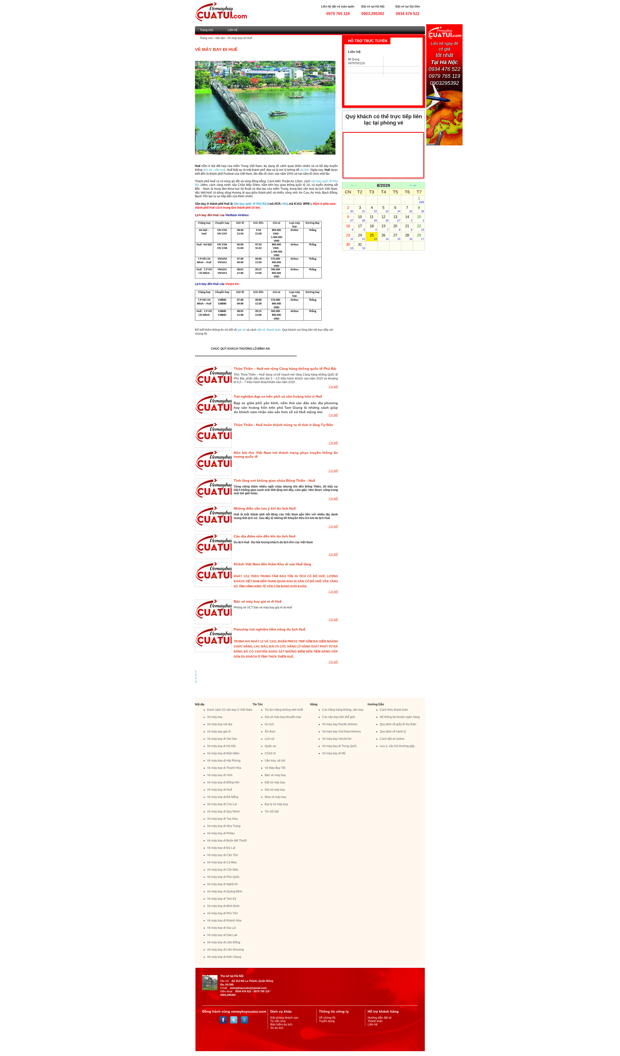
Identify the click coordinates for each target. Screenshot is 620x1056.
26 (384, 236)
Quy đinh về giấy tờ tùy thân (398, 724)
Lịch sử (269, 739)
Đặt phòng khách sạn (284, 1017)
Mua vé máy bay (275, 797)
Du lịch (269, 724)
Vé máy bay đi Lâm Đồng (223, 942)
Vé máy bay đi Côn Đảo (222, 869)
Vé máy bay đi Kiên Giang (224, 957)
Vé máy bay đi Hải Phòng (223, 760)
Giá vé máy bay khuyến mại (283, 717)
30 (349, 246)
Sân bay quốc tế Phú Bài (250, 203)
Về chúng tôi (327, 1017)
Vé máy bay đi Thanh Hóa (224, 768)
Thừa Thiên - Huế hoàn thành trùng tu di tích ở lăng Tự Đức (283, 425)
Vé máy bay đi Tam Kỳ (221, 898)
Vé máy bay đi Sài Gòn (222, 739)
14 (408, 218)
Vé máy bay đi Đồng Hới (223, 782)
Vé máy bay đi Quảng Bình (224, 891)
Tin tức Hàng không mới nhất (284, 709)
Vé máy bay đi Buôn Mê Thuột (227, 840)
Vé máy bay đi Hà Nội (221, 746)
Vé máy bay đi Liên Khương (225, 949)
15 (420, 218)
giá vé (242, 329)
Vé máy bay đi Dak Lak (222, 935)
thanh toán (274, 329)
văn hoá (220, 170)
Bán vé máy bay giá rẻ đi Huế (258, 601)
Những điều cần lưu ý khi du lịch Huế (265, 508)
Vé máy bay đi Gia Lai (221, 928)
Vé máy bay (215, 717)
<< (352, 185)
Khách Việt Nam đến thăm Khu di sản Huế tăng (272, 564)
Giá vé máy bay (275, 789)
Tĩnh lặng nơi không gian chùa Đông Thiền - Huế (274, 480)
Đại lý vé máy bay (276, 804)
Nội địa (220, 38)
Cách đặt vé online (392, 739)
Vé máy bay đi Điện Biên (223, 753)
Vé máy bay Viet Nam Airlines (341, 731)
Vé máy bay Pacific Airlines (339, 724)
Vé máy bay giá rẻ (219, 731)
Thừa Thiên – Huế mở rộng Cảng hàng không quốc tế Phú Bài (285, 368)
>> (414, 185)
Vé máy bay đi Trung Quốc (339, 746)
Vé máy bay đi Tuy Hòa (222, 818)
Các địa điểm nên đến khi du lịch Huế (264, 536)
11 (373, 218)
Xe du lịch (276, 1028)
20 (396, 227)
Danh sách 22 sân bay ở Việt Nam (229, 709)
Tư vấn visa (278, 1021)
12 (384, 218)
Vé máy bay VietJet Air (336, 739)
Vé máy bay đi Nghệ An (222, 884)
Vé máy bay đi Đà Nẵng (222, 797)
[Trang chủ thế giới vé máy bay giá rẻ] (221, 11)
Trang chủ (206, 30)
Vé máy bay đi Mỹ (333, 753)
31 (361, 246)
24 (361, 236)
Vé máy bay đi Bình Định (223, 906)
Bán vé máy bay (275, 775)
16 (349, 227)
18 (373, 227)
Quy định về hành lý (393, 731)
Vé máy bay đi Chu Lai (222, 804)
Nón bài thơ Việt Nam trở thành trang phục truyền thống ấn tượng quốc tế (286, 454)
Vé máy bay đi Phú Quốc (223, 877)
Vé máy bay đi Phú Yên (222, 913)
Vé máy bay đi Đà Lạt (221, 848)
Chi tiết (333, 386)
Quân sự (270, 746)
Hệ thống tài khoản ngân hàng (400, 717)
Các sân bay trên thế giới (338, 717)
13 (396, 218)
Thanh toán (375, 1021)
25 (373, 236)
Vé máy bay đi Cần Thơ (222, 855)
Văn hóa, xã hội (275, 760)
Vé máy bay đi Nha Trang (223, 826)
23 (349, 236)
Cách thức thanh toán (394, 709)
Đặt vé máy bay (275, 782)
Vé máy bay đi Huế (239, 38)
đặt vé (261, 329)
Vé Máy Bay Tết (275, 768)
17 (361, 227)
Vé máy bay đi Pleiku (221, 833)
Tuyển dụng (327, 1021)
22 (420, 227)
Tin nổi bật (272, 811)
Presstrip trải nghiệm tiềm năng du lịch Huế (269, 629)
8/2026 (383, 185)
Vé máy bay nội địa (219, 724)
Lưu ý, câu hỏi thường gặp (397, 746)
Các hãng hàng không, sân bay (342, 709)
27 (396, 236)
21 (408, 227)
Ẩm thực (270, 731)
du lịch (304, 170)
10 (361, 218)
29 (420, 236)
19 (384, 227)
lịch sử (207, 170)
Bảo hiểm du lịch (281, 1024)
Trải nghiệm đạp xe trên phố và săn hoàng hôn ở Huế (278, 396)
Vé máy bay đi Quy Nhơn (223, 811)
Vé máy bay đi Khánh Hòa (224, 920)
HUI (284, 203)
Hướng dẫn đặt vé (380, 1017)
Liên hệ (233, 30)
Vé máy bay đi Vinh (219, 775)
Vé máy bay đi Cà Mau (222, 862)
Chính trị (270, 753)
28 (408, 236)
